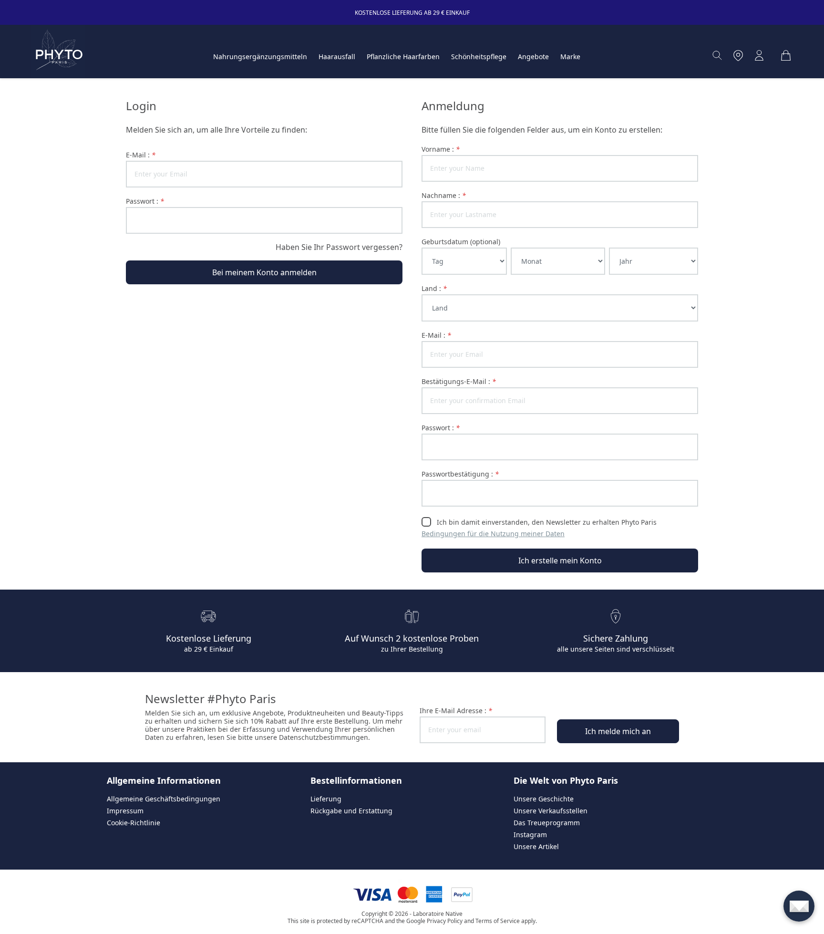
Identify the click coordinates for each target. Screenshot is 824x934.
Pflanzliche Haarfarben (403, 56)
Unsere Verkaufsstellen (550, 810)
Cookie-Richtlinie (133, 822)
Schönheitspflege (478, 56)
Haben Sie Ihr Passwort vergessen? (339, 247)
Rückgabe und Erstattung (351, 810)
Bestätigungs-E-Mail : (459, 381)
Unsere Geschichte (544, 798)
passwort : (145, 201)
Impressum (125, 810)
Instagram (530, 834)
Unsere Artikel (536, 846)
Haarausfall (337, 56)
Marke (570, 56)
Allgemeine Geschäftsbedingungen (163, 798)
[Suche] (717, 55)
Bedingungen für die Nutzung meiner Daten (493, 533)
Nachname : (444, 195)
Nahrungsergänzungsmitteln (260, 56)
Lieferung (325, 798)
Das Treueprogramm (547, 822)
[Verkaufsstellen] (738, 55)
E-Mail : (140, 155)
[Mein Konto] (759, 55)
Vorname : (441, 149)
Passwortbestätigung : (460, 474)
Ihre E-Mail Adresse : (456, 710)
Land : (434, 288)
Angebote (533, 56)
